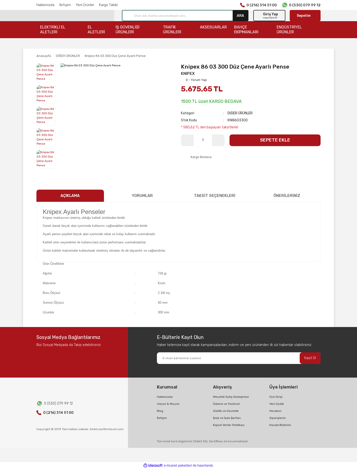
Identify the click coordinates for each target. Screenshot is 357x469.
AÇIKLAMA (70, 195)
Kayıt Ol (310, 358)
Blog (160, 411)
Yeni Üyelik (276, 404)
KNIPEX (188, 73)
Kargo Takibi (108, 5)
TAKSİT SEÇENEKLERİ (214, 195)
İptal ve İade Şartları (227, 418)
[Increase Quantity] (218, 140)
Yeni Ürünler (85, 5)
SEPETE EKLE (275, 140)
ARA (240, 15)
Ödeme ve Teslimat (226, 404)
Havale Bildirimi (280, 425)
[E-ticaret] (178, 465)
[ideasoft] (153, 465)
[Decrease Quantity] (187, 140)
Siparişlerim (277, 418)
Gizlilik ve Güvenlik (225, 411)
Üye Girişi (275, 396)
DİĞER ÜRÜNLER (240, 113)
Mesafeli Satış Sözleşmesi (231, 396)
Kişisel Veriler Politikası (229, 425)
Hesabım (275, 411)
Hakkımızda (45, 5)
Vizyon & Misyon (168, 404)
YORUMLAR (142, 195)
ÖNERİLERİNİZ (286, 195)
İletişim (65, 5)
